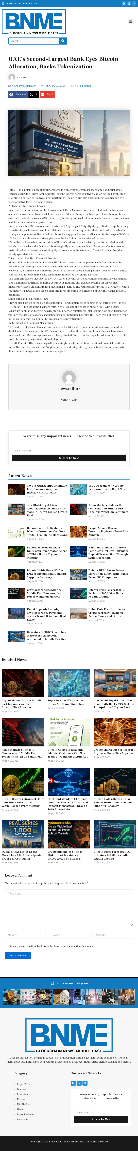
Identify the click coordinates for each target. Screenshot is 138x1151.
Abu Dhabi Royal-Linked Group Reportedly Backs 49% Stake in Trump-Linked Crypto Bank (47, 510)
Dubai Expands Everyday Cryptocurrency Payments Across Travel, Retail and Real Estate (46, 614)
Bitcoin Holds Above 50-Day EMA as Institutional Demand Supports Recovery (46, 574)
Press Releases (27, 86)
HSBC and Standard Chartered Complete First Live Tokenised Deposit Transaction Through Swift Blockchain (108, 553)
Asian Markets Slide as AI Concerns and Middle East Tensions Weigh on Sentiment (108, 508)
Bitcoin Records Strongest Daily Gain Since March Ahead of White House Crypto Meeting (47, 553)
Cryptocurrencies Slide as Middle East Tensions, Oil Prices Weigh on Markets (44, 593)
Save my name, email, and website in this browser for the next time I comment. (52, 946)
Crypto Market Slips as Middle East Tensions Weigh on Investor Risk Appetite (47, 489)
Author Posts (69, 400)
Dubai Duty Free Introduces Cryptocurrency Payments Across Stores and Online (106, 612)
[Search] (63, 41)
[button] (131, 21)
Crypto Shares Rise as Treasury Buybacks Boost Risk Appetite (108, 531)
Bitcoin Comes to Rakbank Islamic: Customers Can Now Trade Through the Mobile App (47, 531)
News (15, 86)
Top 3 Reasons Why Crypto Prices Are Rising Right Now (106, 487)
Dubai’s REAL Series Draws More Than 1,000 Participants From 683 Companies (108, 574)
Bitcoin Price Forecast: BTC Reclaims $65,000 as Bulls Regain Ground (106, 593)
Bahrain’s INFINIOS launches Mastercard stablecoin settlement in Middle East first (46, 635)
